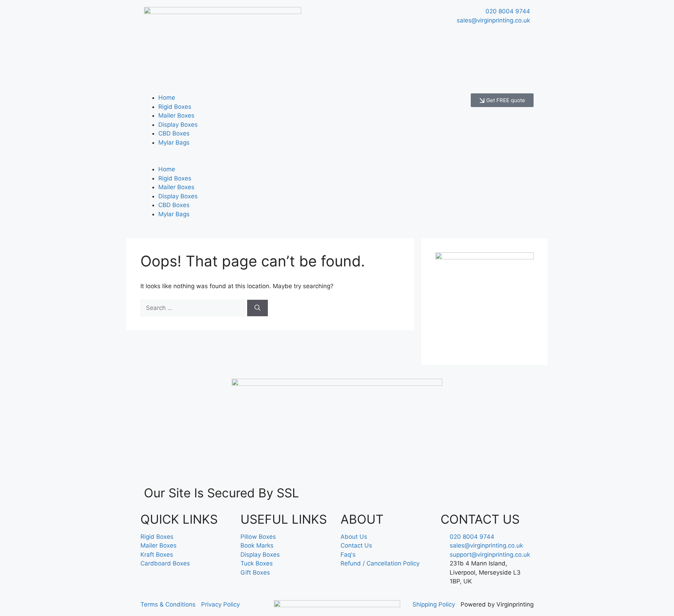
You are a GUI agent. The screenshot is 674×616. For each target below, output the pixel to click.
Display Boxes (178, 124)
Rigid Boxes (174, 106)
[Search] (257, 308)
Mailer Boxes (176, 115)
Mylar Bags (174, 142)
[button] (236, 160)
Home (166, 97)
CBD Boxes (174, 133)
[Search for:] (193, 307)
